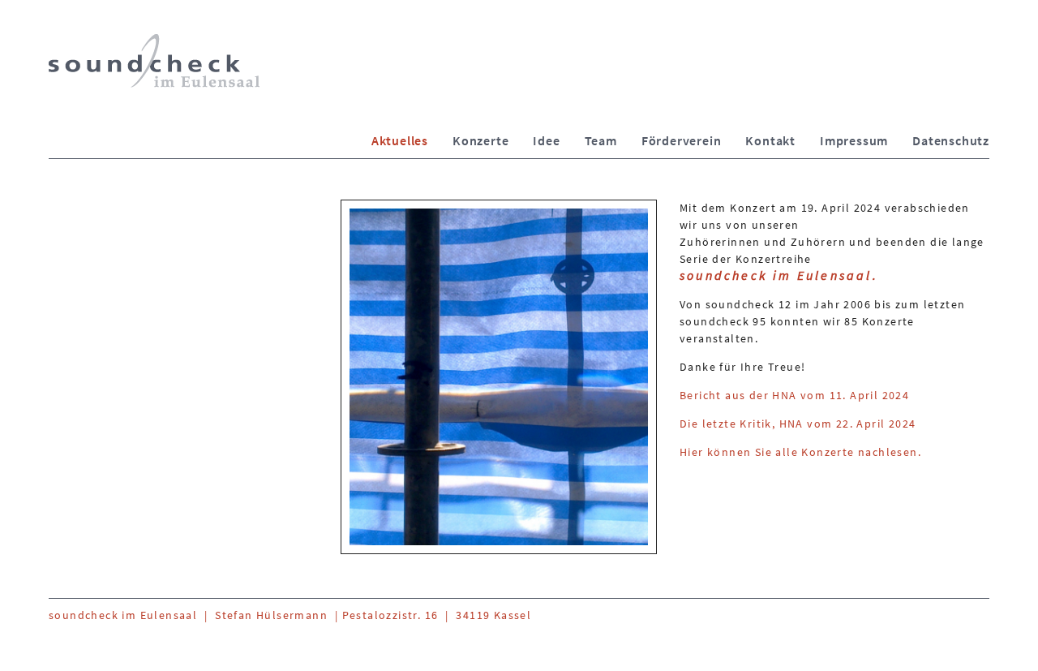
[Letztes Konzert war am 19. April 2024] (499, 377)
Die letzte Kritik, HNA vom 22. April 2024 (798, 423)
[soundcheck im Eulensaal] (154, 60)
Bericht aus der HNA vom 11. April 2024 (794, 395)
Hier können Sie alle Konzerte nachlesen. (800, 452)
